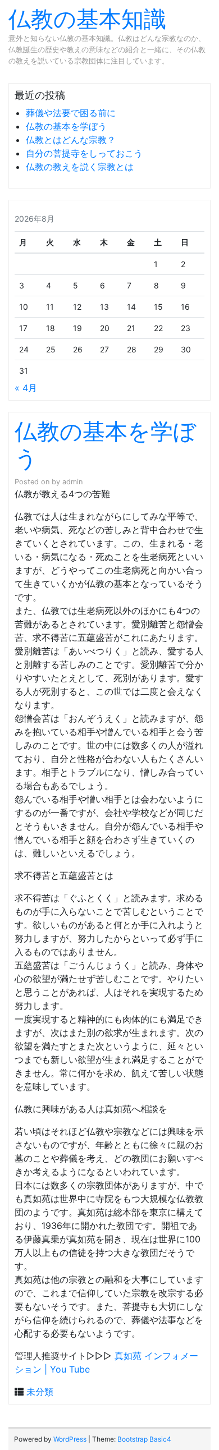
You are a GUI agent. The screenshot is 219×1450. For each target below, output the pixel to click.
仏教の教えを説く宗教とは (80, 166)
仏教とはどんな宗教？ (71, 139)
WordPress (69, 1439)
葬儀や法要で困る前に (71, 112)
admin (72, 482)
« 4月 (26, 387)
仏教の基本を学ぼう (66, 126)
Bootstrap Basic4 (144, 1439)
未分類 (39, 1391)
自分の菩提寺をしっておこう (84, 153)
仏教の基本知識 (87, 19)
